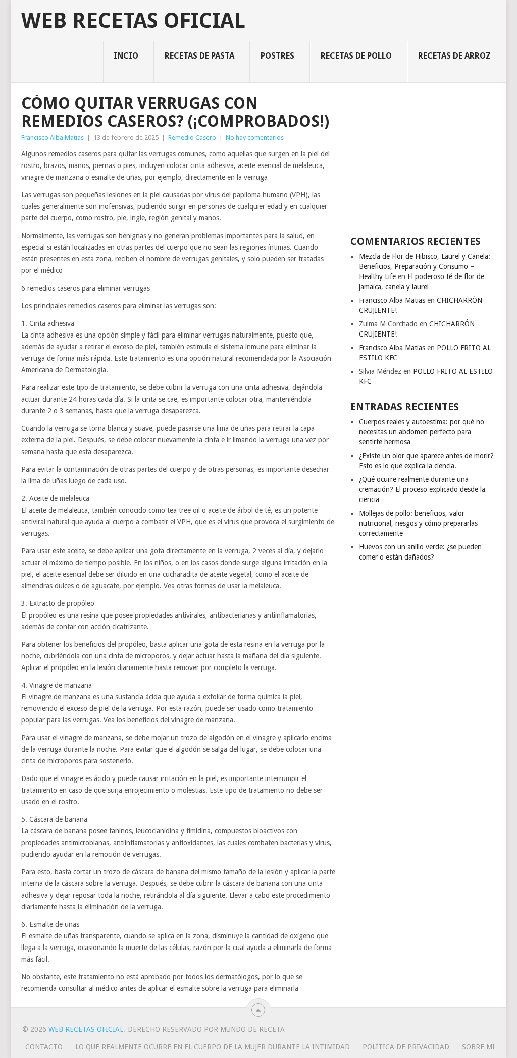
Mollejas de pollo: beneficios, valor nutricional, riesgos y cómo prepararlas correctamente (418, 523)
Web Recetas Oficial (133, 20)
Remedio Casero (192, 137)
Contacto (44, 1047)
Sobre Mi (478, 1047)
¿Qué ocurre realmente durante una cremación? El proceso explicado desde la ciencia (422, 489)
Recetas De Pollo (356, 56)
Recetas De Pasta (199, 56)
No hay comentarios (255, 137)
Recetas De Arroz (454, 56)
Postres (277, 56)
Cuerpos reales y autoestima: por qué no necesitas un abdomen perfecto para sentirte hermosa (421, 432)
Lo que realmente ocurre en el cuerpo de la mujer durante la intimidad (212, 1047)
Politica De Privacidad (406, 1047)
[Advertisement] (423, 158)
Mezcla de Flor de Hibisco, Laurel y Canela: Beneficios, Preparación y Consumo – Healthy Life (424, 266)
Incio (126, 56)
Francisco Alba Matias (52, 137)
